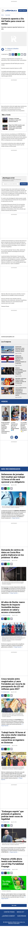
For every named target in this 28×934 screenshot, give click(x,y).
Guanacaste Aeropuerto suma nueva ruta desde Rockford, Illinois (19, 349)
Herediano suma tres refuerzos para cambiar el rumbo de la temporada (20, 381)
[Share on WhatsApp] (19, 54)
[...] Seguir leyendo (15, 518)
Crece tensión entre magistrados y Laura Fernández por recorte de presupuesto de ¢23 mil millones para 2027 (13, 684)
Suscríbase (21, 916)
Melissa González (6, 615)
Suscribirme (24, 183)
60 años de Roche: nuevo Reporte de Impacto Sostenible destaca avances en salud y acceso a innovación (13, 607)
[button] (22, 10)
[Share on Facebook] (13, 54)
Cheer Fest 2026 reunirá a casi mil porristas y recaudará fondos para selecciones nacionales (17, 127)
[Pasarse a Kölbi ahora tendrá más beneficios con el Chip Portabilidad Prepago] (13, 883)
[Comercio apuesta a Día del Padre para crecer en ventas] (14, 39)
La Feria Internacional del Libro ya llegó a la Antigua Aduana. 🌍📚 (15, 426)
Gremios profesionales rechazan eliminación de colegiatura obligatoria (20, 371)
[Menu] (3, 10)
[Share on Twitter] (16, 54)
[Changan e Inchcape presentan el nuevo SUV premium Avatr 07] (4, 120)
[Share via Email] (22, 54)
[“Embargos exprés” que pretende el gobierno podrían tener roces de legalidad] (13, 835)
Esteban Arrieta (6, 484)
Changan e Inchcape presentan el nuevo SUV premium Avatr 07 (15, 120)
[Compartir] (25, 54)
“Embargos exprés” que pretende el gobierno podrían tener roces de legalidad (12, 815)
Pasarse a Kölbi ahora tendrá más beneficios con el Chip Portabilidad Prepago (12, 863)
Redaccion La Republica (12, 48)
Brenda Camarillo (6, 560)
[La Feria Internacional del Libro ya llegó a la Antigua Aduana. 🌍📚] (15, 413)
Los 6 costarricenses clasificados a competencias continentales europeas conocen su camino (21, 391)
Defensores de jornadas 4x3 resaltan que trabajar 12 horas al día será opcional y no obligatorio (13, 478)
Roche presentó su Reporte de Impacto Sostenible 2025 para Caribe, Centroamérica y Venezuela (5, 428)
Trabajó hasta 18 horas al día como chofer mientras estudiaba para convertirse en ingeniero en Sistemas (13, 737)
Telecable (6, 588)
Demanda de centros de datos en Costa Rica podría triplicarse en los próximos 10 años (12, 554)
